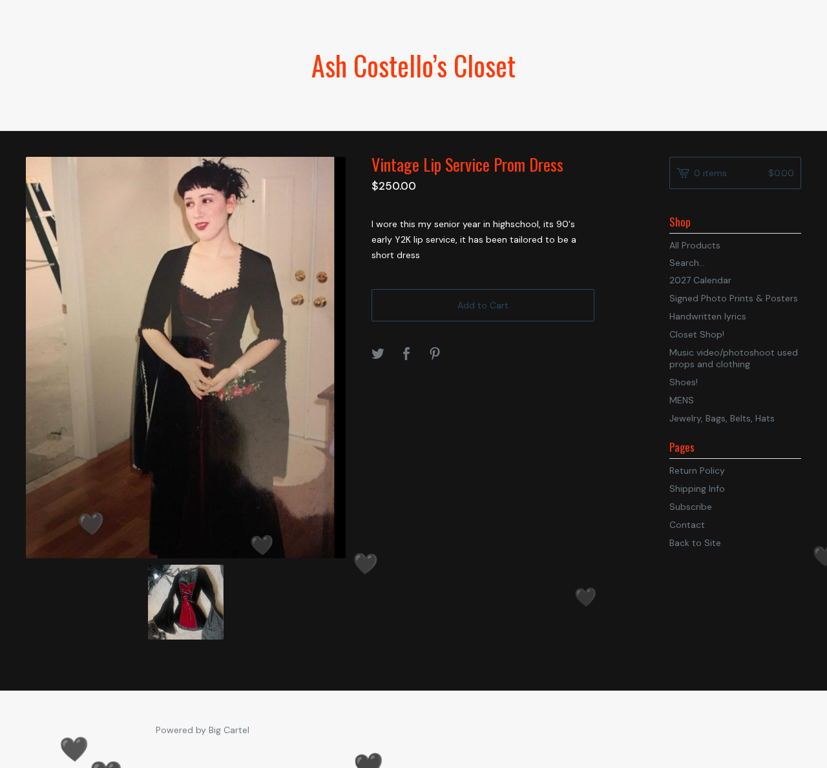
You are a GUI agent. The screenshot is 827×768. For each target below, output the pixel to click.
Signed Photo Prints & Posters (733, 298)
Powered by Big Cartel (202, 730)
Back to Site (695, 543)
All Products (694, 245)
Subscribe (690, 506)
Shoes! (683, 382)
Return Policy (697, 470)
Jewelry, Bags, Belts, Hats (722, 418)
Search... (687, 262)
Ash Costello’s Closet (413, 65)
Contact (687, 525)
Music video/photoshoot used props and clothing (733, 358)
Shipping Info (697, 488)
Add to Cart (482, 305)
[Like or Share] (406, 354)
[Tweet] (378, 354)
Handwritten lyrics (707, 316)
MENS (681, 400)
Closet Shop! (696, 334)
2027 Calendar (700, 280)
